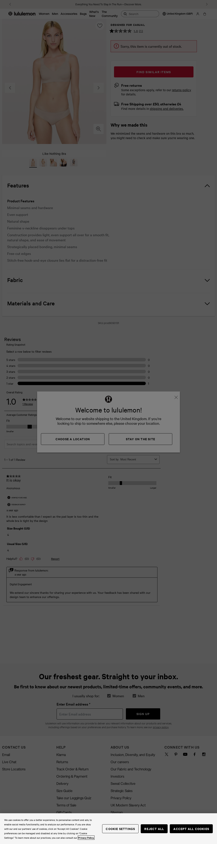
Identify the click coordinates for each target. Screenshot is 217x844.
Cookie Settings (120, 828)
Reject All (154, 828)
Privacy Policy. (86, 837)
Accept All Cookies (191, 828)
